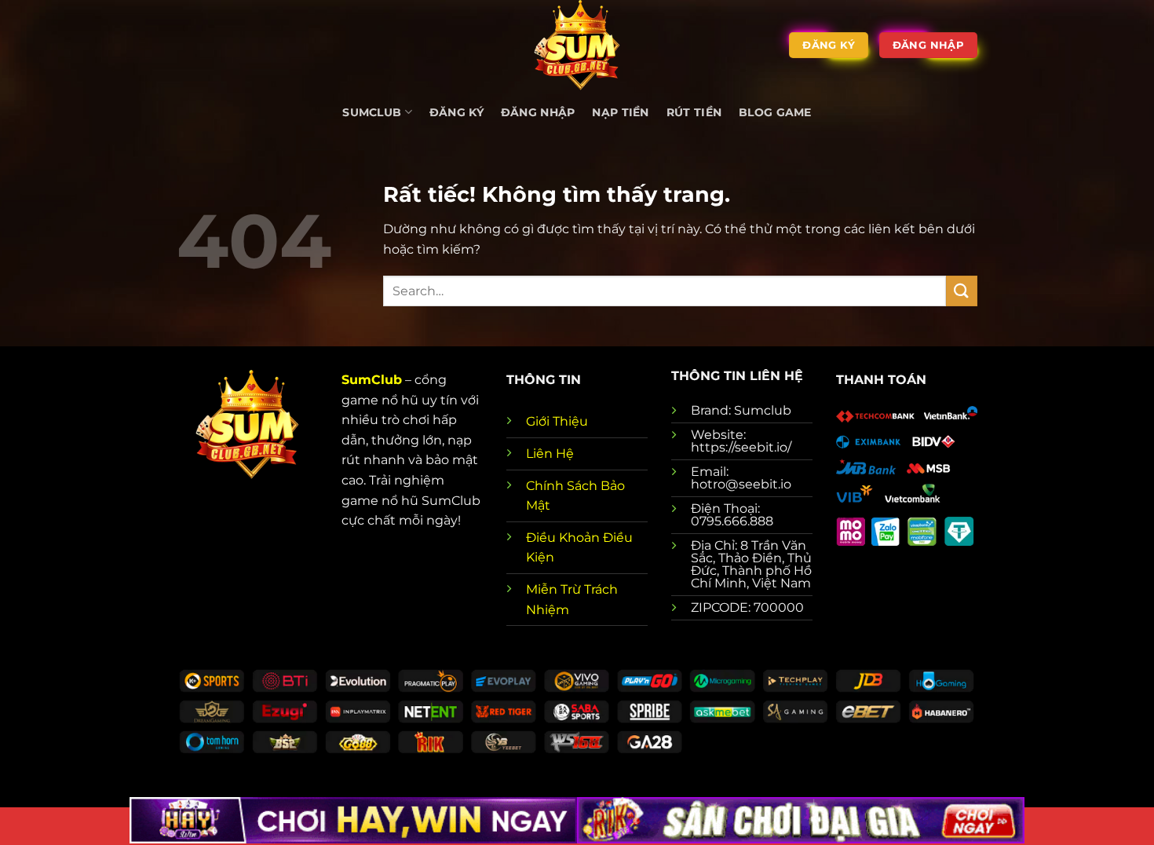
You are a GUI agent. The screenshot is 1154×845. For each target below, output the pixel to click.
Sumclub (371, 112)
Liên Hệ (550, 453)
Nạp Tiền (620, 112)
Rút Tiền (693, 112)
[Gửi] (961, 291)
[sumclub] (577, 45)
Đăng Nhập (538, 112)
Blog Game (775, 112)
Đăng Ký (456, 112)
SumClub (371, 379)
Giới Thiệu (557, 421)
